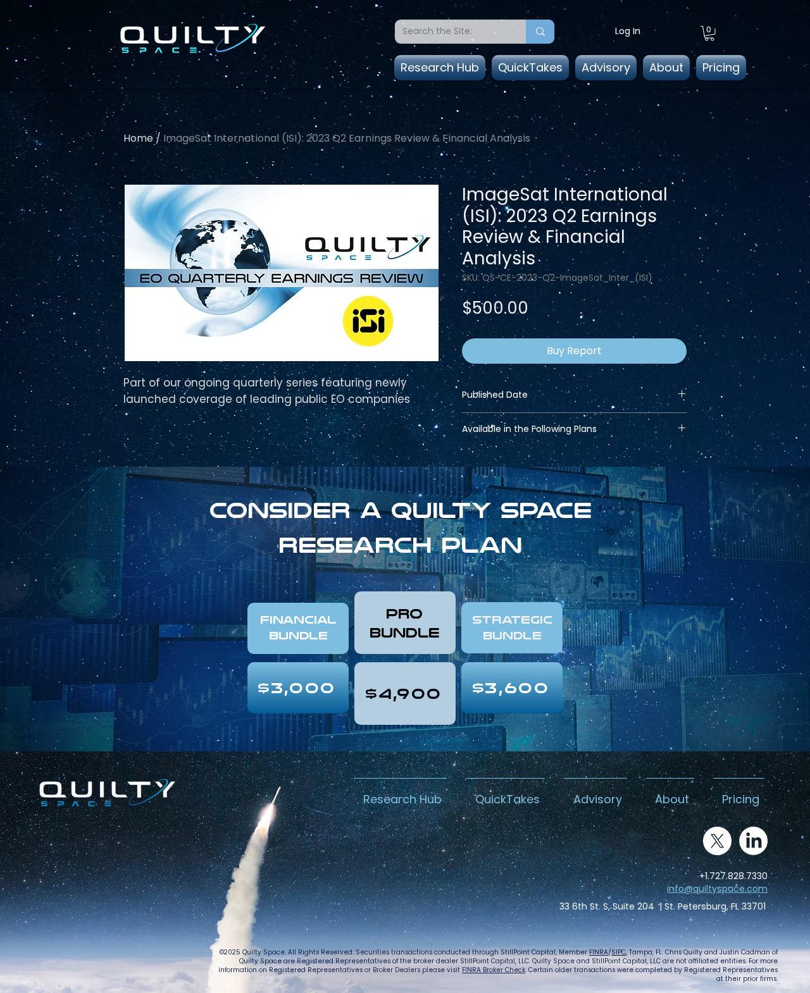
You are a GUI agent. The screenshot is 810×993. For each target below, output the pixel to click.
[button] (709, 33)
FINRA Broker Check (493, 970)
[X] (717, 841)
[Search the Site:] (540, 32)
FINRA (598, 952)
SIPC (618, 952)
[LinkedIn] (753, 841)
